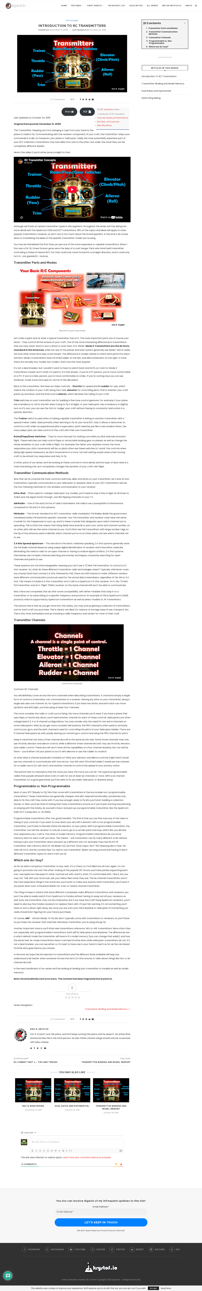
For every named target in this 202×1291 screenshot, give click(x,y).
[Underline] (40, 1150)
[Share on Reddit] (89, 99)
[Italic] (36, 1150)
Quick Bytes (136, 6)
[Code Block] (59, 1150)
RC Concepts (72, 20)
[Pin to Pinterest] (86, 99)
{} (67, 1151)
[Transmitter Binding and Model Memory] (111, 1090)
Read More (166, 1288)
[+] (70, 1151)
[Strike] (44, 1150)
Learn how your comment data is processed (87, 1157)
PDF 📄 (87, 111)
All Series (152, 6)
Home (64, 6)
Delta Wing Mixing (104, 125)
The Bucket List (116, 6)
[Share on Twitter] (83, 99)
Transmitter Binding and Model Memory (112, 118)
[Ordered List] (48, 1150)
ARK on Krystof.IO (171, 6)
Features (76, 6)
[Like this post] (75, 99)
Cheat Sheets (94, 6)
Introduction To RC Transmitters (159, 76)
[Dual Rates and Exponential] (72, 1090)
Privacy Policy (107, 1230)
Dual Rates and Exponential (108, 122)
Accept (153, 1288)
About (189, 6)
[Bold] (32, 1150)
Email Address (101, 1206)
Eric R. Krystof (39, 1029)
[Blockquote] (55, 1150)
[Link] (63, 1150)
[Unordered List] (52, 1150)
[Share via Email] (93, 99)
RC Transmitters (107, 109)
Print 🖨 (69, 111)
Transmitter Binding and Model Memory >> (108, 1009)
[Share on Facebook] (80, 99)
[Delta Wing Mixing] (33, 1090)
